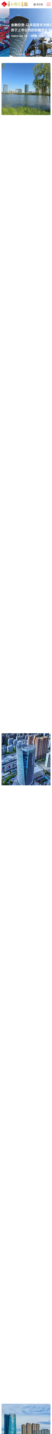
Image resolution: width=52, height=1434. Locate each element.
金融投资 (26, 1060)
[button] (21, 54)
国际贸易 (26, 389)
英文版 (39, 4)
